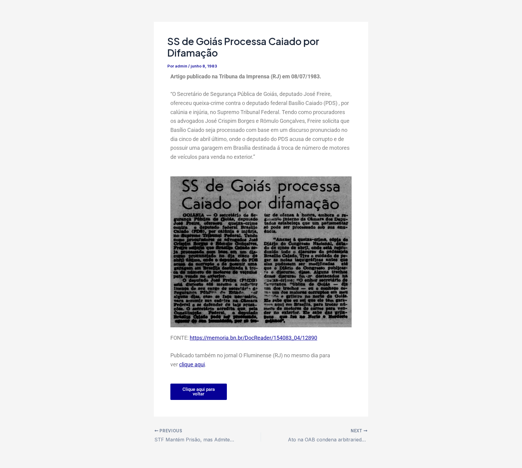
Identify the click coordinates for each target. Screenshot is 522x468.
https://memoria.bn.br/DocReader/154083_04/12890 (253, 338)
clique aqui (192, 364)
